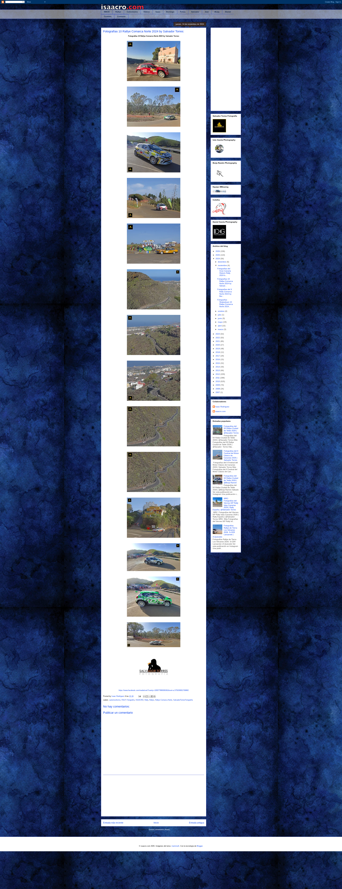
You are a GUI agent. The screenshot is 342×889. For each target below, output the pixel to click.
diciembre (222, 262)
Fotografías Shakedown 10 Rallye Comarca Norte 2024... (225, 303)
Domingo (170, 12)
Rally (146, 700)
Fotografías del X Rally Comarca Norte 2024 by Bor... (224, 292)
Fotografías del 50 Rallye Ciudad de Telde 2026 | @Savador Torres (231, 429)
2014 (218, 367)
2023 (218, 334)
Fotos (182, 12)
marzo (221, 329)
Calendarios (132, 12)
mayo (220, 322)
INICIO (107, 12)
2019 (218, 349)
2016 (218, 359)
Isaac (158, 12)
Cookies (107, 16)
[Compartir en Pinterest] (154, 696)
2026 (218, 251)
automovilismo (115, 700)
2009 (218, 385)
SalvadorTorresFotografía (183, 700)
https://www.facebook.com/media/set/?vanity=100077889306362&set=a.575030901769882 (154, 690)
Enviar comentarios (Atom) (159, 830)
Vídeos (146, 12)
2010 (218, 381)
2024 (218, 258)
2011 (218, 378)
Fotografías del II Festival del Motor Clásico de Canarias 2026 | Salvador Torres (231, 455)
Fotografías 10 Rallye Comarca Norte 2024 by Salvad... (225, 282)
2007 (218, 392)
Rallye (118, 12)
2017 (218, 356)
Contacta (121, 16)
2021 (218, 341)
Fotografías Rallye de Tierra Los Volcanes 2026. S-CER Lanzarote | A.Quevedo (225, 531)
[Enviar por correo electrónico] (144, 696)
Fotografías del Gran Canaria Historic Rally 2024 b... (224, 272)
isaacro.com (220, 411)
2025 (218, 255)
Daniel (228, 12)
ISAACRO (139, 700)
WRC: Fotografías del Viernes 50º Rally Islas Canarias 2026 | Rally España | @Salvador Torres (225, 504)
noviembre (222, 265)
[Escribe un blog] (146, 696)
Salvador (195, 12)
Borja (217, 12)
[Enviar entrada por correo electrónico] (139, 696)
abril (220, 326)
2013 (218, 370)
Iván (207, 12)
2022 (218, 338)
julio (220, 315)
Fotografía (131, 700)
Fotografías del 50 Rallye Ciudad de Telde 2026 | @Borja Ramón (231, 479)
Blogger (200, 846)
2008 (218, 389)
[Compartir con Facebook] (152, 696)
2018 (218, 352)
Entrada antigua (196, 823)
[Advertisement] (153, 795)
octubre (221, 311)
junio (220, 318)
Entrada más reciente (113, 823)
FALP (124, 700)
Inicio (156, 823)
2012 (218, 374)
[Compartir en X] (149, 696)
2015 (218, 363)
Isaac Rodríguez (222, 407)
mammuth (175, 846)
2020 (218, 345)
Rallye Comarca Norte (163, 700)
